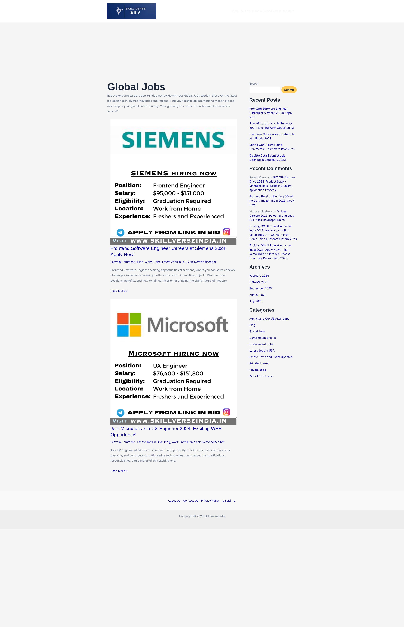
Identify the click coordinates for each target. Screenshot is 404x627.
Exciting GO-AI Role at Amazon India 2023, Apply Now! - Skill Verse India (270, 230)
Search (254, 83)
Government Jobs (261, 344)
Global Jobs (152, 261)
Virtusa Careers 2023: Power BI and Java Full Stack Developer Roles (271, 216)
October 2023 (258, 282)
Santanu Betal (258, 196)
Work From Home (183, 442)
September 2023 (260, 288)
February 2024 (259, 275)
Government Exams (262, 337)
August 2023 (257, 294)
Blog (140, 261)
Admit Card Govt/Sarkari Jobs (269, 318)
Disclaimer (229, 500)
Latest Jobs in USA (174, 261)
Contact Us (190, 500)
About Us (174, 500)
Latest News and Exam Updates (270, 357)
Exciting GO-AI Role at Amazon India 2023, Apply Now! (272, 201)
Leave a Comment (122, 261)
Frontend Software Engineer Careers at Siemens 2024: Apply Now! (270, 113)
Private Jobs (257, 369)
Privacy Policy (210, 500)
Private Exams (258, 363)
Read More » (118, 290)
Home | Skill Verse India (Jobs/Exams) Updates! (262, 11)
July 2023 (255, 301)
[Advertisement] (202, 46)
